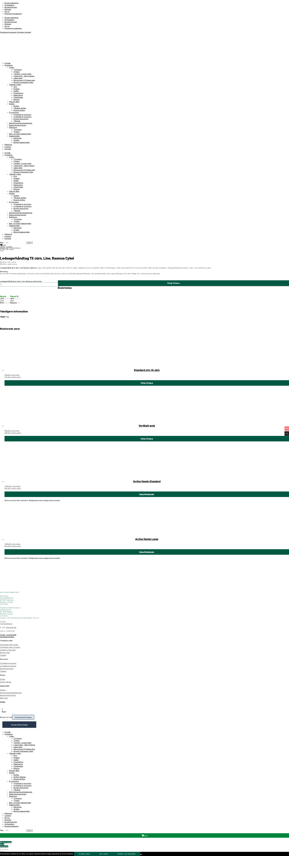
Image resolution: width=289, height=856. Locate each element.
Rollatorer (13, 127)
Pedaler (17, 89)
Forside (7, 63)
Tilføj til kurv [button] (146, 383)
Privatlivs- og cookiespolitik (126, 854)
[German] (6, 35)
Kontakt (8, 149)
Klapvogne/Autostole (8, 695)
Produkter (9, 65)
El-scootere (14, 112)
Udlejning (8, 144)
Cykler (11, 67)
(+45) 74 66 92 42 (6, 624)
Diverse (17, 99)
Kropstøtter (18, 93)
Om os (7, 11)
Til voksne (18, 69)
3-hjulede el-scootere (22, 114)
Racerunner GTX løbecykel (24, 80)
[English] (4, 35)
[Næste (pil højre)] (3, 851)
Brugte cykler (5, 652)
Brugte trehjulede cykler (23, 82)
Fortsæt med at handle (19, 725)
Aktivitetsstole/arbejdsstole (20, 123)
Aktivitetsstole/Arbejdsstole (11, 693)
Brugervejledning (11, 3)
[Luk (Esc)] (7, 849)
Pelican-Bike (14, 102)
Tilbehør (17, 121)
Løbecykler (18, 78)
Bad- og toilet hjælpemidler (20, 134)
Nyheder (8, 9)
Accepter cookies (84, 854)
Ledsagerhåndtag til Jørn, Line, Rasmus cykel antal (21, 281)
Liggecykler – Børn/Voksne (24, 745)
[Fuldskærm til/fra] (3, 849)
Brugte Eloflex (19, 779)
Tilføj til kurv (173, 283)
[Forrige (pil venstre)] (1, 851)
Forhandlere (9, 5)
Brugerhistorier (11, 7)
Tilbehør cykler (15, 84)
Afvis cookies (103, 854)
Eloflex (12, 104)
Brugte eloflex (19, 110)
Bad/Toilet (4, 698)
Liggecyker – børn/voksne (24, 76)
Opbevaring (18, 95)
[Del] (5, 849)
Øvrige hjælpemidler (22, 142)
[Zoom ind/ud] (1, 849)
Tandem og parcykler (8, 650)
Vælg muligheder (146, 494)
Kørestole (18, 138)
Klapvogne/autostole (17, 794)
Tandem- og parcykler (22, 74)
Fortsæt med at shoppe (23, 717)
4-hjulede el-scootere (22, 117)
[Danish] (1, 35)
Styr (15, 87)
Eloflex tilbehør (5, 682)
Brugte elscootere (21, 119)
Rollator (3, 690)
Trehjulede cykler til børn (9, 645)
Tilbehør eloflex (20, 108)
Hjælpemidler (14, 136)
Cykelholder (18, 97)
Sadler (16, 91)
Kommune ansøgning (13, 14)
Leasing (8, 147)
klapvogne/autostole (17, 125)
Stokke (16, 140)
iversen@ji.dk (11, 627)
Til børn (17, 72)
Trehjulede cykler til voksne (10, 647)
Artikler (2, 702)
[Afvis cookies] (141, 854)
